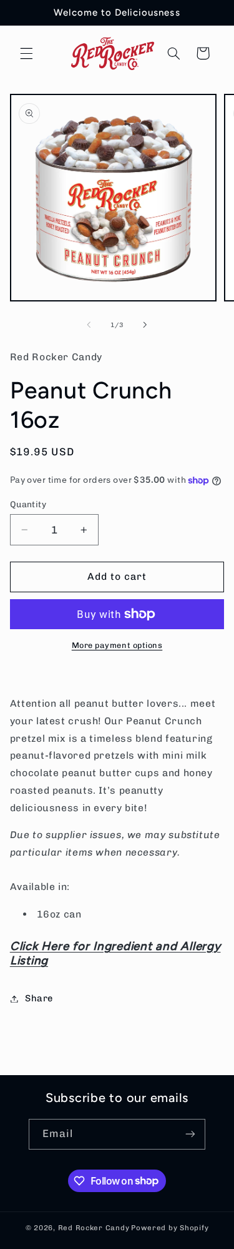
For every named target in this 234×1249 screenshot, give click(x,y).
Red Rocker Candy (94, 1227)
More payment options (117, 645)
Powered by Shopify (169, 1227)
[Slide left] (88, 325)
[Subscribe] (190, 1134)
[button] (26, 53)
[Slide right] (145, 325)
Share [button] (39, 998)
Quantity (28, 504)
